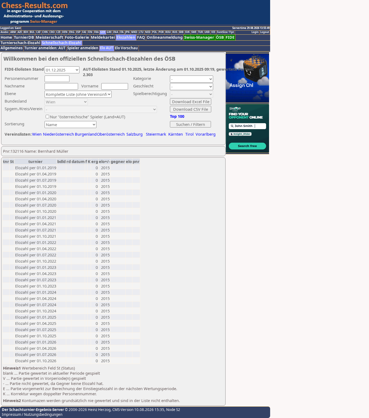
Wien (37, 134)
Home (6, 37)
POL (154, 32)
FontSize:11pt (225, 32)
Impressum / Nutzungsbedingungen (32, 414)
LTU (141, 32)
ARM (13, 32)
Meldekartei (103, 37)
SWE (193, 32)
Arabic (5, 32)
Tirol (189, 134)
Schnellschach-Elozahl (61, 43)
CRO (52, 32)
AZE (20, 32)
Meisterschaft (49, 37)
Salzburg (134, 134)
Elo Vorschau (126, 48)
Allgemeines (12, 48)
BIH (26, 32)
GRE (109, 32)
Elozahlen (125, 37)
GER (102, 32)
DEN (65, 32)
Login (255, 32)
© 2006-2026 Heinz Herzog (87, 409)
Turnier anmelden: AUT (45, 48)
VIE (213, 32)
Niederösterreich (57, 134)
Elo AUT (106, 48)
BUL (32, 32)
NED (147, 32)
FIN (90, 32)
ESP (78, 32)
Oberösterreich (111, 134)
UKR (207, 32)
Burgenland (86, 134)
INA (115, 32)
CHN (45, 32)
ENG (72, 32)
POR (161, 32)
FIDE (230, 37)
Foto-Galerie (77, 37)
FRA (96, 32)
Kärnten (175, 134)
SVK (187, 32)
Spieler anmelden (82, 48)
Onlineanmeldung (165, 37)
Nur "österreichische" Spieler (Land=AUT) (87, 116)
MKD (134, 32)
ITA (121, 32)
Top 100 (177, 116)
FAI (84, 32)
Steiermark (156, 134)
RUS (174, 32)
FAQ (141, 37)
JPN (127, 32)
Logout (264, 32)
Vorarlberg (206, 134)
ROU (168, 32)
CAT (38, 32)
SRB (181, 32)
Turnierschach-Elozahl (20, 43)
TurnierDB (24, 37)
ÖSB (220, 37)
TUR (200, 32)
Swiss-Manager (199, 37)
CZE (58, 32)
